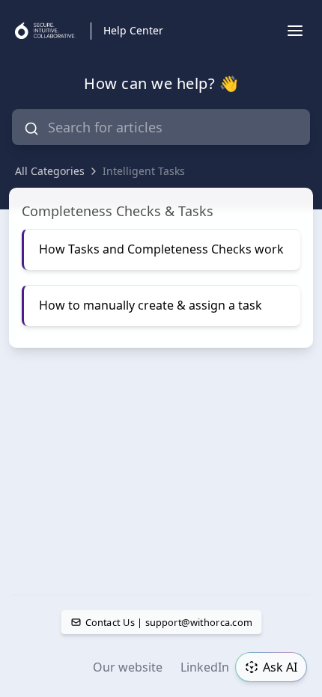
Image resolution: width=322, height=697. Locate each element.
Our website (127, 667)
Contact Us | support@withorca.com (168, 622)
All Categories (50, 171)
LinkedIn (204, 667)
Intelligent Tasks (144, 171)
